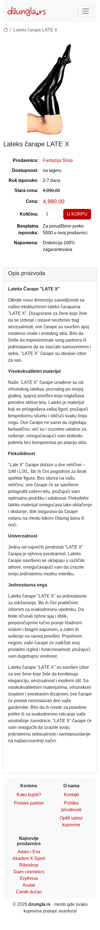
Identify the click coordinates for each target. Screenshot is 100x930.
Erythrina (29, 878)
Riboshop (28, 865)
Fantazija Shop (58, 160)
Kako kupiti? (29, 794)
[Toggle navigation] (85, 11)
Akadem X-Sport (28, 858)
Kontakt (71, 794)
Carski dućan (29, 891)
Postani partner (29, 803)
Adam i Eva (29, 851)
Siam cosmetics (28, 871)
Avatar (28, 885)
